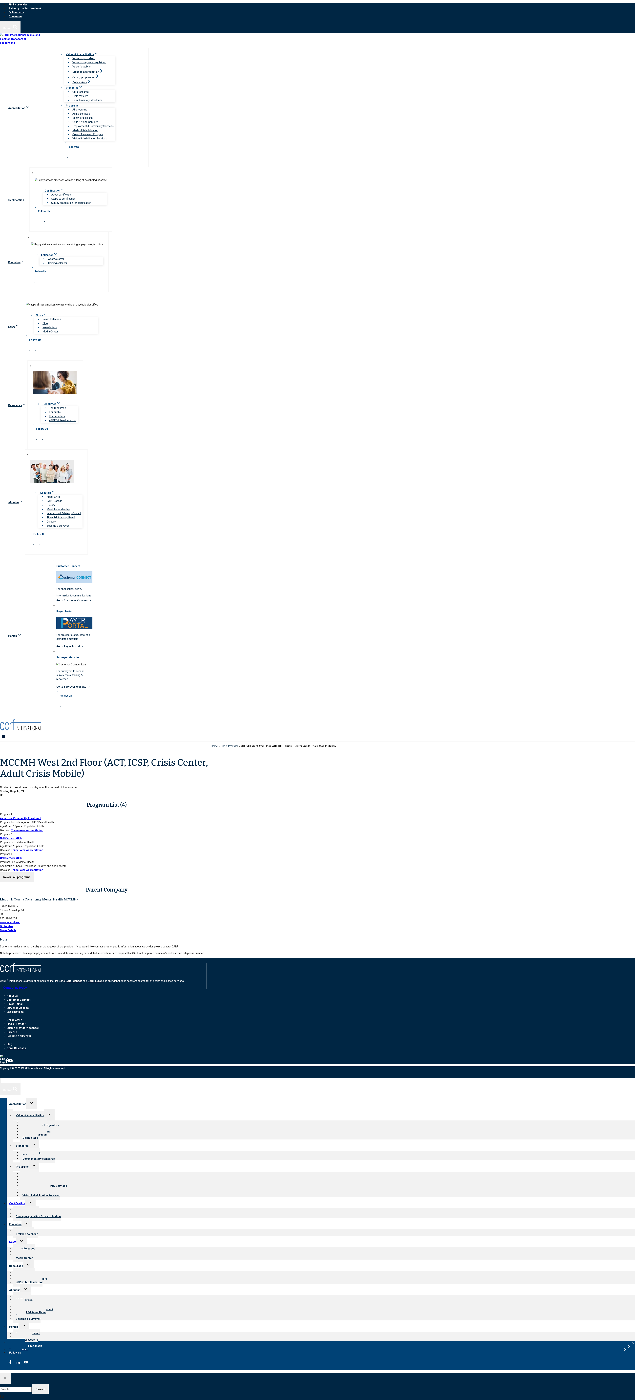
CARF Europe (96, 981)
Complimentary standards (87, 100)
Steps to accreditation (85, 71)
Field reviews (80, 96)
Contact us (15, 16)
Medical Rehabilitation (85, 130)
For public (55, 412)
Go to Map (6, 926)
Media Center (50, 331)
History (51, 505)
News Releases (51, 319)
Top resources (57, 408)
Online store (16, 12)
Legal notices (15, 1011)
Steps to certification (63, 198)
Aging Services (81, 113)
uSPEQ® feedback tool (62, 420)
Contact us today (15, 987)
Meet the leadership (58, 509)
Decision (5, 830)
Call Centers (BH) (11, 838)
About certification (61, 194)
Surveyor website (18, 1007)
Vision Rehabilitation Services (89, 138)
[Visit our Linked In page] (67, 157)
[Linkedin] (2, 1062)
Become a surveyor (58, 525)
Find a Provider (229, 746)
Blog (45, 323)
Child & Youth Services (85, 122)
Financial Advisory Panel (61, 517)
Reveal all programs (16, 877)
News (12, 1242)
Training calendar (57, 263)
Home (214, 746)
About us (12, 995)
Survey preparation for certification (71, 202)
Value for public (81, 66)
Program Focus (9, 822)
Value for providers (83, 58)
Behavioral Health (82, 117)
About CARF (54, 496)
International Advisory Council (64, 513)
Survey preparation (83, 77)
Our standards (80, 91)
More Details (8, 930)
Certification (17, 1203)
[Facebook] (6, 1062)
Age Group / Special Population (18, 826)
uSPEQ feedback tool (29, 1282)
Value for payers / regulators (89, 62)
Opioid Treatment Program (87, 134)
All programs (79, 109)
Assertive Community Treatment (20, 818)
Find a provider (18, 4)
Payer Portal (14, 1004)
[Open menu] (3, 736)
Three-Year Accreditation (27, 830)
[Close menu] (0, 1080)
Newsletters (49, 327)
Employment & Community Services (93, 126)
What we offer (56, 259)
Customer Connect (18, 999)
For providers (57, 416)
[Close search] (5, 1378)
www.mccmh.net (10, 922)
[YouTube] (10, 1062)
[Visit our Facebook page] (44, 221)
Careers (51, 521)
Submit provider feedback (25, 8)
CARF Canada (54, 501)
